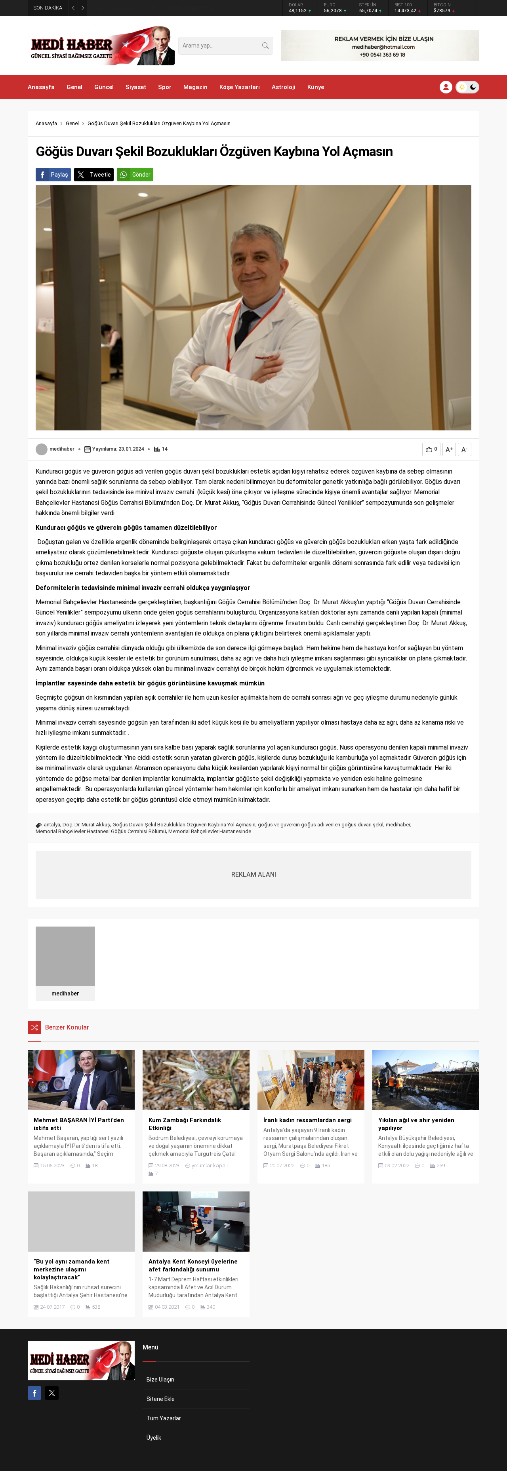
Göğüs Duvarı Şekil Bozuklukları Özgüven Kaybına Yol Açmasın (183, 825)
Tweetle (100, 174)
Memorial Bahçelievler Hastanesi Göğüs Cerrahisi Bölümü (101, 831)
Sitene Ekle (161, 1399)
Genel (72, 123)
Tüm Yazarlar (164, 1418)
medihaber (62, 449)
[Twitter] (52, 1393)
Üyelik (154, 1438)
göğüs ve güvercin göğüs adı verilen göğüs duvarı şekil (320, 825)
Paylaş (59, 174)
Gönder (141, 174)
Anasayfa (46, 123)
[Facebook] (34, 1393)
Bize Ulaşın (160, 1379)
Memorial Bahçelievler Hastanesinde (209, 831)
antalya (52, 825)
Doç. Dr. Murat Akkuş (86, 825)
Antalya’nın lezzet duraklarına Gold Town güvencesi (155, 8)
